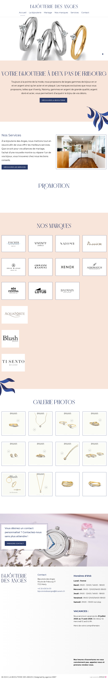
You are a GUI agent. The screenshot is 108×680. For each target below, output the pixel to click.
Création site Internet (99, 677)
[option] (54, 39)
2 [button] (100, 54)
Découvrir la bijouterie (53, 100)
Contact (85, 12)
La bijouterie (35, 12)
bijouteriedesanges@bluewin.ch (51, 591)
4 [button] (105, 54)
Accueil (22, 12)
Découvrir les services (15, 167)
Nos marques (61, 12)
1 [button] (98, 54)
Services (75, 12)
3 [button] (102, 54)
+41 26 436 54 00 (44, 589)
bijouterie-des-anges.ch (54, 6)
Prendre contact (15, 543)
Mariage (48, 12)
